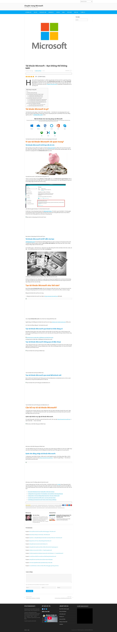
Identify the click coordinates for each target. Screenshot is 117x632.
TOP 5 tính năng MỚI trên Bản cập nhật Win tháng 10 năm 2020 (40, 562)
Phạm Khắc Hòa (58, 506)
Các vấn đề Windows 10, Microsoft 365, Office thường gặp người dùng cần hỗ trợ (44, 565)
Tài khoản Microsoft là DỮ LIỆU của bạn (36, 96)
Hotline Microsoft (57, 505)
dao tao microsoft (34, 505)
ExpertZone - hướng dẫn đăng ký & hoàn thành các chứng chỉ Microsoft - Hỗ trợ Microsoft (45, 537)
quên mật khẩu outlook (41, 507)
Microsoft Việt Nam (62, 611)
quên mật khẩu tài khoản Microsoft (51, 507)
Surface (58, 12)
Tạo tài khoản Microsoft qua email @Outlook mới (37, 102)
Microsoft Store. (48, 211)
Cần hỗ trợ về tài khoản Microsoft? (33, 103)
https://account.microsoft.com (51, 296)
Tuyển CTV (82, 12)
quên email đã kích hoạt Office (31, 507)
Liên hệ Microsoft (38, 506)
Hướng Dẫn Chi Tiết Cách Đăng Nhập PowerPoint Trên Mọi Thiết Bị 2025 (43, 495)
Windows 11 (51, 12)
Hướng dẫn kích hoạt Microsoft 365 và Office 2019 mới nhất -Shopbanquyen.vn (43, 547)
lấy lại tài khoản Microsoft (30, 506)
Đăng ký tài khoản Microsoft (42, 505)
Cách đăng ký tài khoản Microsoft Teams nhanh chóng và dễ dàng (42, 499)
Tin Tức (35, 12)
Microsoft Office (62, 619)
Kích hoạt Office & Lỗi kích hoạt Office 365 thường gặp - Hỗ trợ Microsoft (42, 531)
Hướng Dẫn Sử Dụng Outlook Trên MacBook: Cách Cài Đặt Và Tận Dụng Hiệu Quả (45, 493)
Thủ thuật (69, 12)
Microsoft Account (45, 506)
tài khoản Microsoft (61, 507)
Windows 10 (61, 616)
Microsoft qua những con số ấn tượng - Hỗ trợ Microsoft (39, 534)
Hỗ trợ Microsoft (62, 614)
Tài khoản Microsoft (30, 241)
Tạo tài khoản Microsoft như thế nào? (34, 98)
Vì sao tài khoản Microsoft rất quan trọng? (35, 94)
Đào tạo (76, 12)
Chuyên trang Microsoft (52, 84)
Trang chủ (28, 12)
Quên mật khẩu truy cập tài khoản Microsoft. (38, 104)
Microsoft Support (52, 506)
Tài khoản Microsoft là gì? (32, 92)
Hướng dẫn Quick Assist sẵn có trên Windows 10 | (38, 543)
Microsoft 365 (43, 12)
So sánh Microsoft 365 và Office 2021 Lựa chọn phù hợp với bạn (42, 497)
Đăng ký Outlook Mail (63, 621)
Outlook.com (54, 322)
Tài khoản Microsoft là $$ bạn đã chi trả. (36, 95)
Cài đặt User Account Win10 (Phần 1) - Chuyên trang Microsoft (40, 550)
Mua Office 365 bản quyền (64, 608)
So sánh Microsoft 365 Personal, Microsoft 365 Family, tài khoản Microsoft (42, 556)
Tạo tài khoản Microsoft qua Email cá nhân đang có (38, 99)
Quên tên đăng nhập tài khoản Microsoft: (36, 105)
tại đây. (59, 484)
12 (70, 70)
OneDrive (61, 624)
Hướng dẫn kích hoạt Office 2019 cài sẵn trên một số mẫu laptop (41, 559)
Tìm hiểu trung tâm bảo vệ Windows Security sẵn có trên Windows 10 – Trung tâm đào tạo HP (46, 553)
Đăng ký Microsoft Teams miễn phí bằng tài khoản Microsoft (40, 540)
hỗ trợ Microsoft (51, 505)
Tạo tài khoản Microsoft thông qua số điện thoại (37, 100)
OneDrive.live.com (62, 322)
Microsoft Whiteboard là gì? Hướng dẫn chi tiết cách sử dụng (41, 491)
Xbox (63, 12)
